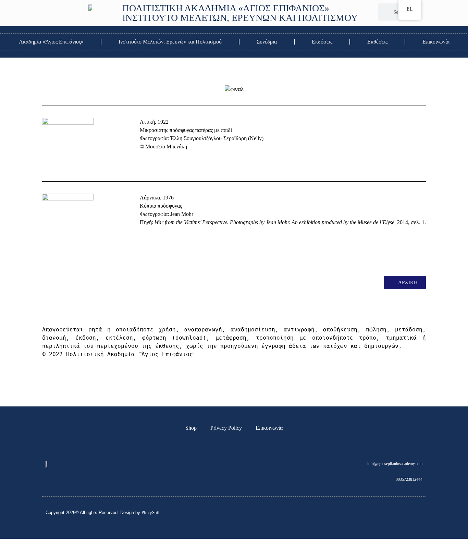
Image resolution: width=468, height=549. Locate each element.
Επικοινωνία (435, 42)
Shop (191, 428)
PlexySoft (150, 512)
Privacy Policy (226, 428)
